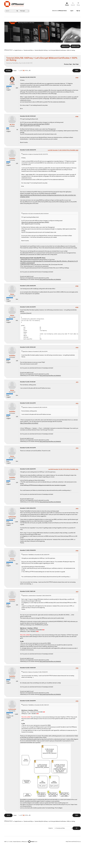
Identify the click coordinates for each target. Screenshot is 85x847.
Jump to (50, 828)
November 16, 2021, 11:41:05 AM (27, 381)
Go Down (8, 70)
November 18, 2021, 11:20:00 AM (28, 667)
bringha (12, 83)
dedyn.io (23, 521)
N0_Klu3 (12, 124)
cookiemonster (12, 516)
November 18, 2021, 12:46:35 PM (28, 700)
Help (67, 841)
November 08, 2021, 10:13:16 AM (28, 116)
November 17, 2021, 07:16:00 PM (28, 550)
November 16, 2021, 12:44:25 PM (28, 403)
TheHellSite (12, 158)
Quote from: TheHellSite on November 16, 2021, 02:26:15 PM (36, 554)
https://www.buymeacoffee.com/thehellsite (50, 279)
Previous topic (68, 64)
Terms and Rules (72, 841)
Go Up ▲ (79, 841)
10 (26, 70)
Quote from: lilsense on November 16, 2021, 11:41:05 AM (35, 407)
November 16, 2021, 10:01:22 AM (28, 347)
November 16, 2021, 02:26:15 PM (28, 469)
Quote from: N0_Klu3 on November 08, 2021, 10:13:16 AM (35, 213)
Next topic (76, 64)
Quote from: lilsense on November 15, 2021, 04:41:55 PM (35, 351)
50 (29, 70)
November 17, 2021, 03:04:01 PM (28, 508)
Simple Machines (17, 841)
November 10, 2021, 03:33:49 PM (28, 149)
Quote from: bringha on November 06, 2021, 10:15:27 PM (35, 154)
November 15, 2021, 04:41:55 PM (28, 307)
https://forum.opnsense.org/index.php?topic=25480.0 (34, 124)
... (20, 70)
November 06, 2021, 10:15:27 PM (28, 77)
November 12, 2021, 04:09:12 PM (28, 285)
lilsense (12, 294)
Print (76, 70)
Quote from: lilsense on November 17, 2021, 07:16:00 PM (35, 672)
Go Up (8, 815)
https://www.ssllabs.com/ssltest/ (29, 423)
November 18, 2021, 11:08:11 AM (27, 591)
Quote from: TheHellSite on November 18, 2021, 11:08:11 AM (36, 705)
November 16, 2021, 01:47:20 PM (28, 447)
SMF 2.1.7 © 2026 (8, 841)
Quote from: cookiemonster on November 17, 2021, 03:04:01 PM (37, 595)
